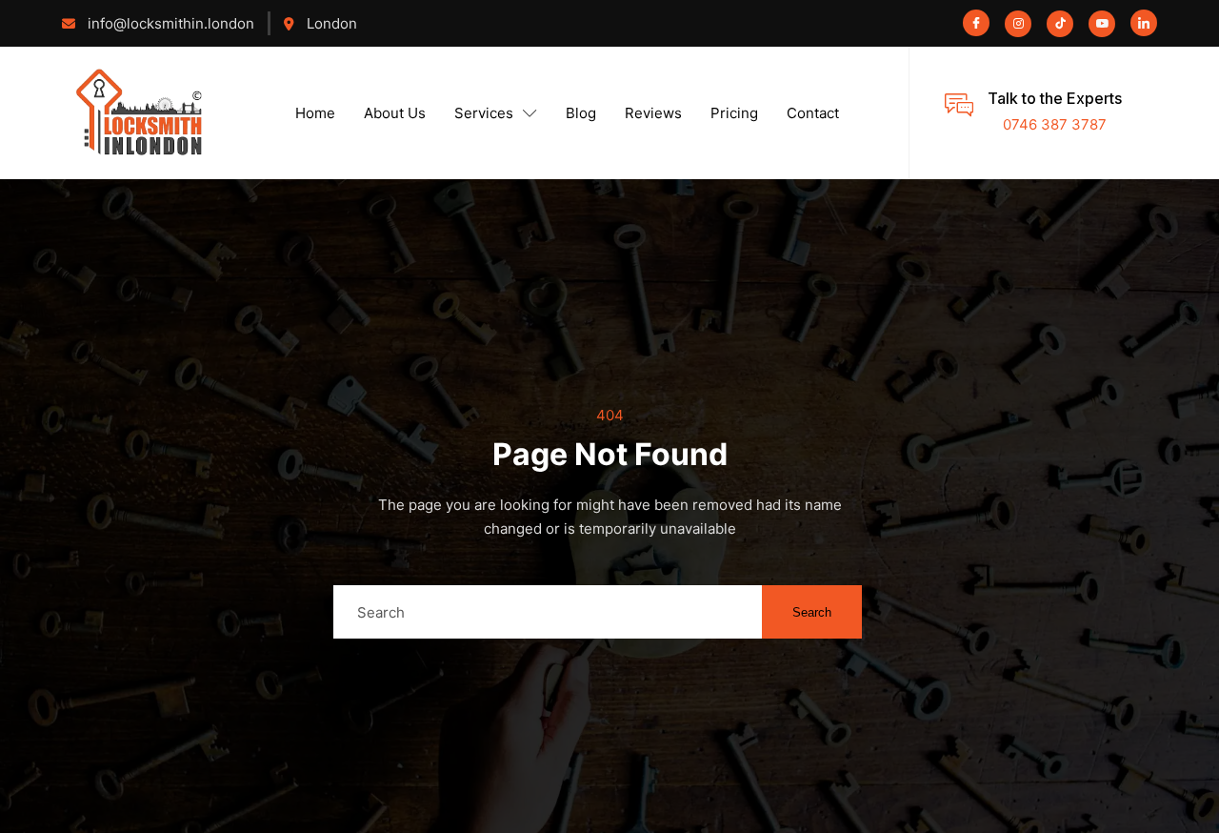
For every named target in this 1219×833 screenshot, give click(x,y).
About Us (395, 113)
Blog (581, 113)
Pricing (734, 113)
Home (315, 113)
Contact (813, 113)
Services (483, 113)
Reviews (653, 113)
